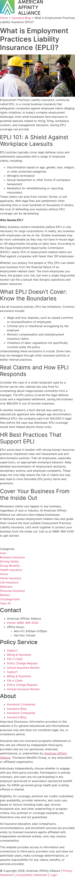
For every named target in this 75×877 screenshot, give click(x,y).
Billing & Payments (19, 654)
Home (4, 18)
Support (12, 650)
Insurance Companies (21, 704)
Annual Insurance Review (23, 667)
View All (5, 603)
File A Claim (15, 659)
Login (53, 875)
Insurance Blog (21, 18)
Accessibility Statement (31, 875)
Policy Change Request (22, 663)
